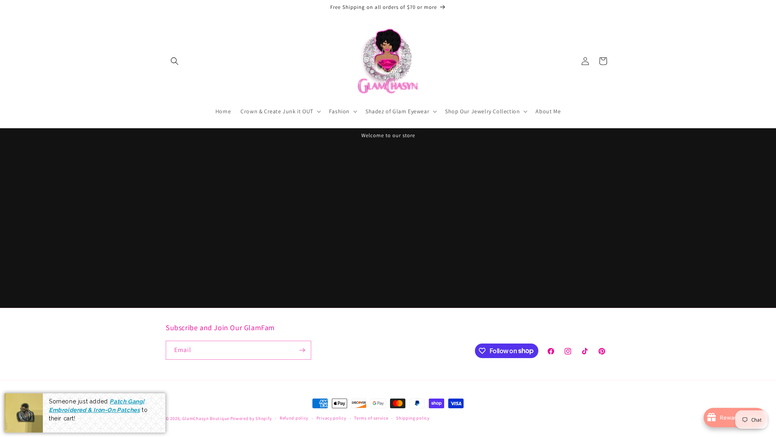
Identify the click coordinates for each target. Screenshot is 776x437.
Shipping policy (413, 418)
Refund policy (294, 418)
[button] (174, 61)
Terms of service (371, 418)
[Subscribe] (302, 350)
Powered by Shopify (251, 418)
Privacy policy (331, 418)
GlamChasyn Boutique (205, 418)
